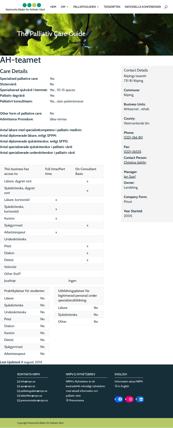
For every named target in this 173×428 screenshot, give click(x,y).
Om (63, 7)
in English (123, 386)
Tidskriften (112, 7)
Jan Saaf (130, 177)
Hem (53, 7)
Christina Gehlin (135, 162)
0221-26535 (132, 152)
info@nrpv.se (27, 381)
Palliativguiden (84, 7)
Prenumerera (76, 400)
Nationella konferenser (143, 7)
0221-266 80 (133, 137)
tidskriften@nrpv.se (31, 395)
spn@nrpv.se (27, 386)
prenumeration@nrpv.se (34, 400)
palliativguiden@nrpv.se (33, 391)
